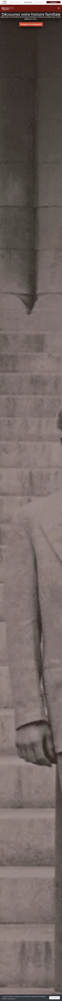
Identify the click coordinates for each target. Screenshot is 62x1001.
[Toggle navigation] (58, 8)
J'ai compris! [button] (54, 997)
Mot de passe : (28, 2)
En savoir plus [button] (11, 998)
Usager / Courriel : (4, 2)
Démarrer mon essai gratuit (31, 24)
